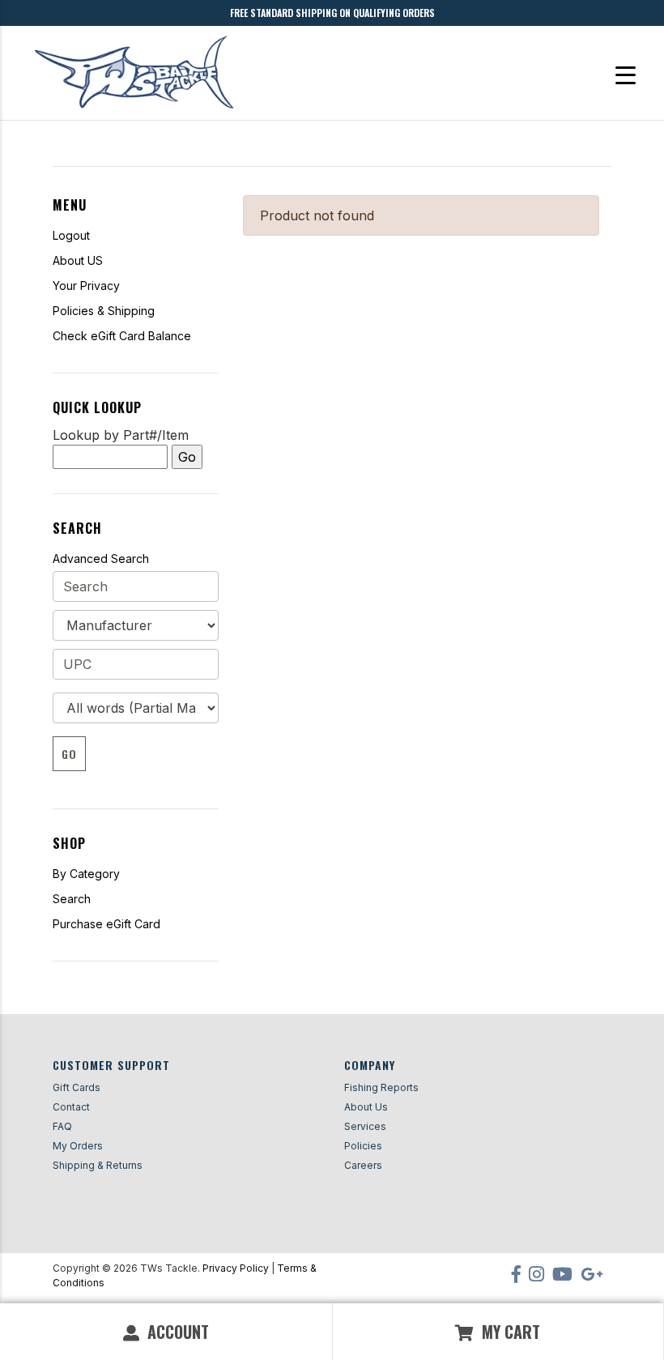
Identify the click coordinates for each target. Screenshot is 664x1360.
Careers (363, 1165)
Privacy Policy (235, 1268)
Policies (363, 1146)
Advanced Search (101, 558)
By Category (86, 873)
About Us (366, 1107)
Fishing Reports (381, 1087)
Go (69, 753)
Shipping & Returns (98, 1165)
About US (78, 260)
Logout (71, 235)
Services (365, 1126)
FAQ (62, 1126)
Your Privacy (86, 285)
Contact (71, 1107)
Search (72, 899)
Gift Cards (76, 1087)
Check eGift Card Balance (122, 336)
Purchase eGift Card (106, 924)
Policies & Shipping (104, 311)
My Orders (78, 1146)
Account (176, 1331)
